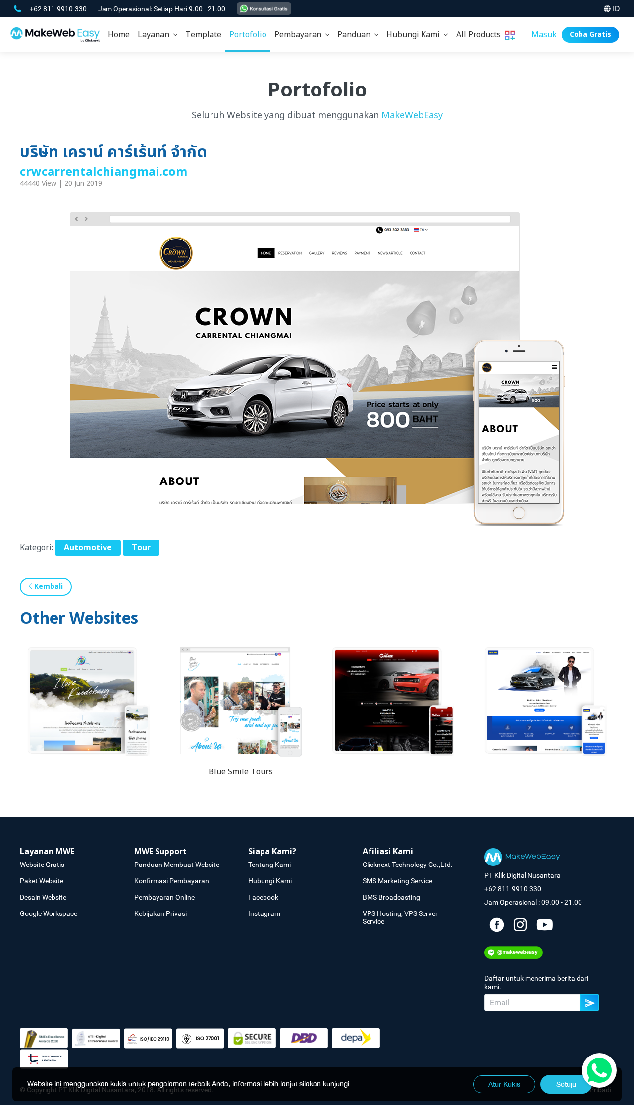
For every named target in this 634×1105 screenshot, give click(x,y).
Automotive (88, 548)
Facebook (263, 897)
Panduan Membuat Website (176, 864)
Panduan (355, 35)
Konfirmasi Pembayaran (171, 881)
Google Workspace (48, 913)
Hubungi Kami (415, 35)
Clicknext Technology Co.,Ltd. (408, 864)
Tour (141, 548)
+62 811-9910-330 (59, 9)
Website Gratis (42, 864)
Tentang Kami (269, 864)
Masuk (544, 35)
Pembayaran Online (164, 897)
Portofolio (247, 35)
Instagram (264, 913)
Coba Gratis (590, 34)
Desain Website (43, 897)
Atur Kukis (504, 1084)
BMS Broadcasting (391, 897)
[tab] (157, 34)
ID (616, 8)
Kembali (47, 586)
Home (119, 35)
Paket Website (41, 881)
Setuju (566, 1084)
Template (203, 35)
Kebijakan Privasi (160, 913)
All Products (480, 35)
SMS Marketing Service (397, 881)
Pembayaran (299, 35)
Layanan (155, 35)
